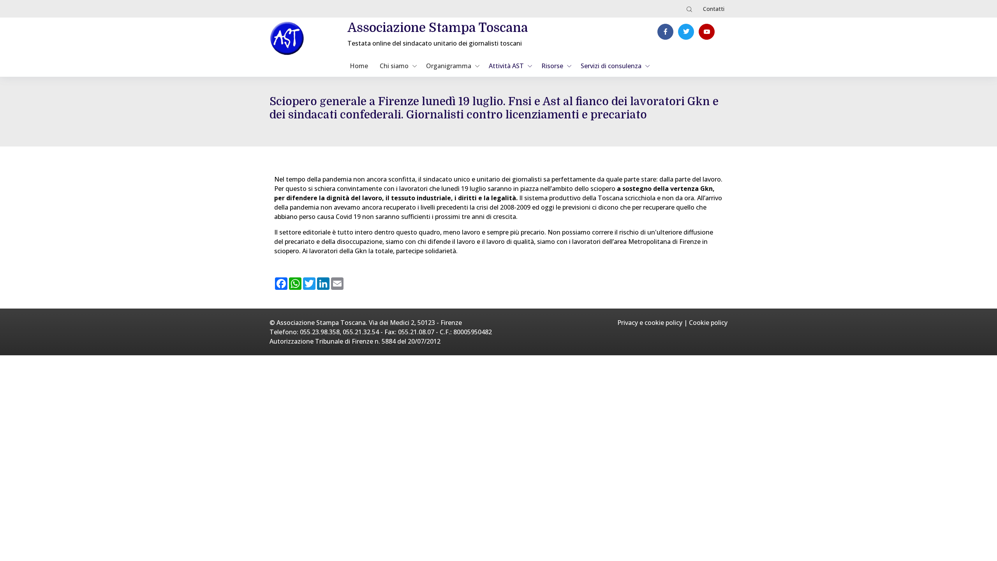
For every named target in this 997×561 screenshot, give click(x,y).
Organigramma (448, 66)
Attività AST (506, 66)
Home (359, 66)
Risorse (552, 66)
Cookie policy (708, 322)
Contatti (713, 8)
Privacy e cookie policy (649, 322)
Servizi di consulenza (611, 66)
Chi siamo (394, 66)
